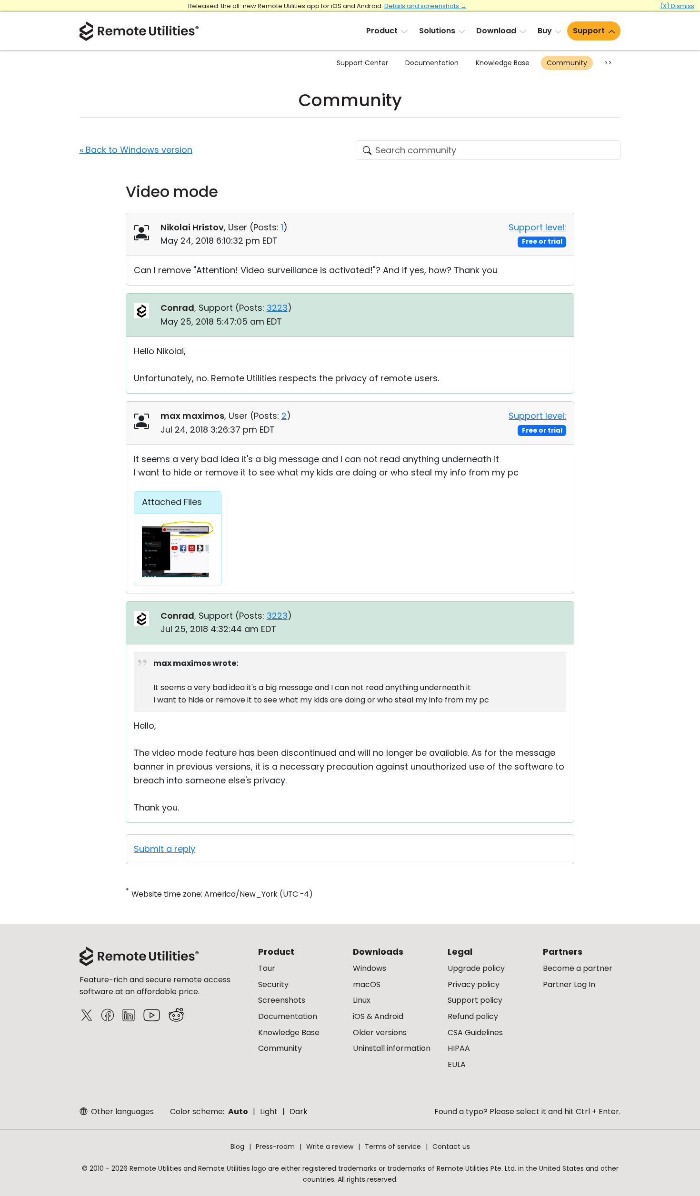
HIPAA (459, 1048)
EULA (457, 1064)
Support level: (537, 227)
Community (567, 63)
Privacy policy (474, 984)
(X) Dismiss (677, 5)
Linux (361, 1000)
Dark (299, 1111)
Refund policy (473, 1016)
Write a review (329, 1146)
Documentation (432, 63)
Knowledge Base (503, 63)
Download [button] (496, 30)
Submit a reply (164, 849)
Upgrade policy (476, 968)
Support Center (362, 63)
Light (269, 1111)
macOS (366, 984)
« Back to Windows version (136, 150)
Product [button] (382, 30)
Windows (369, 968)
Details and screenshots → (425, 5)
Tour (266, 968)
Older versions (380, 1032)
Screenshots (281, 1000)
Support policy (475, 1000)
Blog (237, 1146)
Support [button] (589, 30)
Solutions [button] (437, 30)
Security (273, 984)
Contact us (451, 1146)
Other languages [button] (121, 1111)
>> (608, 63)
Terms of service (393, 1146)
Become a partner (577, 968)
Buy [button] (545, 30)
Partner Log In (569, 984)
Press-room (275, 1146)
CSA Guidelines (475, 1032)
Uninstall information (391, 1048)
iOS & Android (378, 1016)
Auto (238, 1111)
